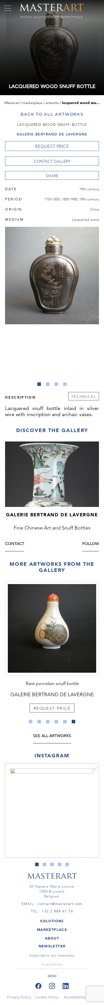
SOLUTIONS (52, 921)
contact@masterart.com (60, 903)
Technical (83, 396)
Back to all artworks (52, 114)
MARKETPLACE (52, 929)
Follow (90, 544)
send (52, 976)
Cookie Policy (47, 997)
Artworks (52, 102)
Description (20, 397)
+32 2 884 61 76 (57, 911)
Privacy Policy (19, 997)
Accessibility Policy (80, 997)
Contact (14, 544)
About (52, 938)
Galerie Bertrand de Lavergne (52, 134)
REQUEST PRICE (52, 146)
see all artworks (52, 736)
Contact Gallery (52, 161)
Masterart (12, 102)
